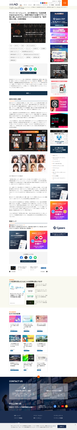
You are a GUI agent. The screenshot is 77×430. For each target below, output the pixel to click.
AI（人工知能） (56, 176)
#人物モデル (35, 48)
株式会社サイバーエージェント (16, 225)
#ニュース (28, 48)
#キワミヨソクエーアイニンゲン (16, 48)
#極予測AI (28, 57)
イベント (29, 4)
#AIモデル (16, 45)
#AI (11, 45)
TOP (10, 7)
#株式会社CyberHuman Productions (31, 54)
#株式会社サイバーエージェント (17, 57)
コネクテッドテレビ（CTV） (58, 165)
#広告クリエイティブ (14, 51)
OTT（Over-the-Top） (57, 163)
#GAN (22, 45)
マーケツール (45, 4)
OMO (54, 170)
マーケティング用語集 (58, 418)
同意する (62, 426)
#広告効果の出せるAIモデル (27, 51)
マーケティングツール (58, 415)
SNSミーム (55, 155)
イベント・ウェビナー (38, 415)
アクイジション (56, 168)
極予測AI (40, 81)
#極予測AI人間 (36, 57)
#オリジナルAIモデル (31, 45)
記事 (20, 4)
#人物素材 (43, 48)
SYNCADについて (55, 1)
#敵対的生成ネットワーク (15, 54)
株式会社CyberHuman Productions (22, 82)
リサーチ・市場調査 (18, 418)
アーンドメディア (56, 161)
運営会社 (59, 1)
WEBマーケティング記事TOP (16, 7)
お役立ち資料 (57, 4)
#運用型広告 (12, 60)
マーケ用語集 (51, 4)
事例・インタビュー (37, 4)
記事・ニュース (17, 415)
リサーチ (25, 4)
